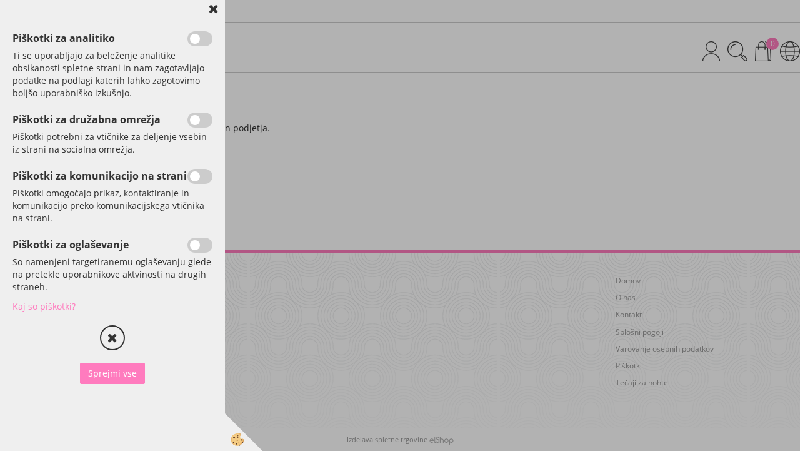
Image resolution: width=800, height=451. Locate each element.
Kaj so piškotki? (44, 306)
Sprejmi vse (112, 373)
